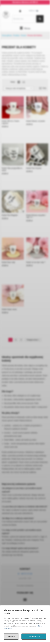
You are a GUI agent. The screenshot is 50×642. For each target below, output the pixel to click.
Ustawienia (11, 636)
